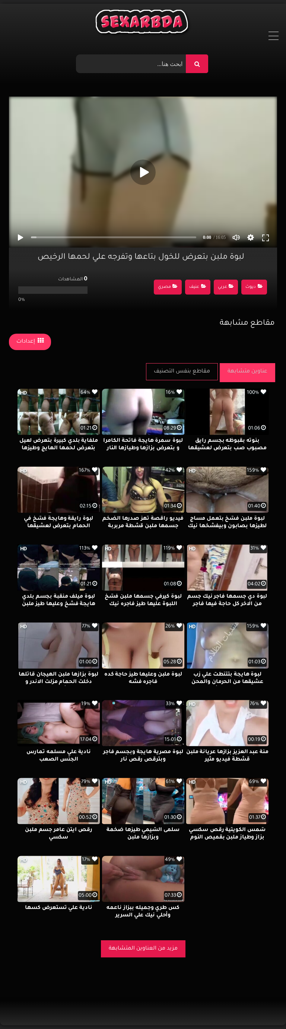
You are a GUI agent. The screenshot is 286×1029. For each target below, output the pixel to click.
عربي (222, 287)
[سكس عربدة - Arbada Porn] (143, 23)
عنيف (194, 287)
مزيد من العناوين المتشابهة (143, 949)
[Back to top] (262, 1007)
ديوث (250, 287)
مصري (164, 287)
